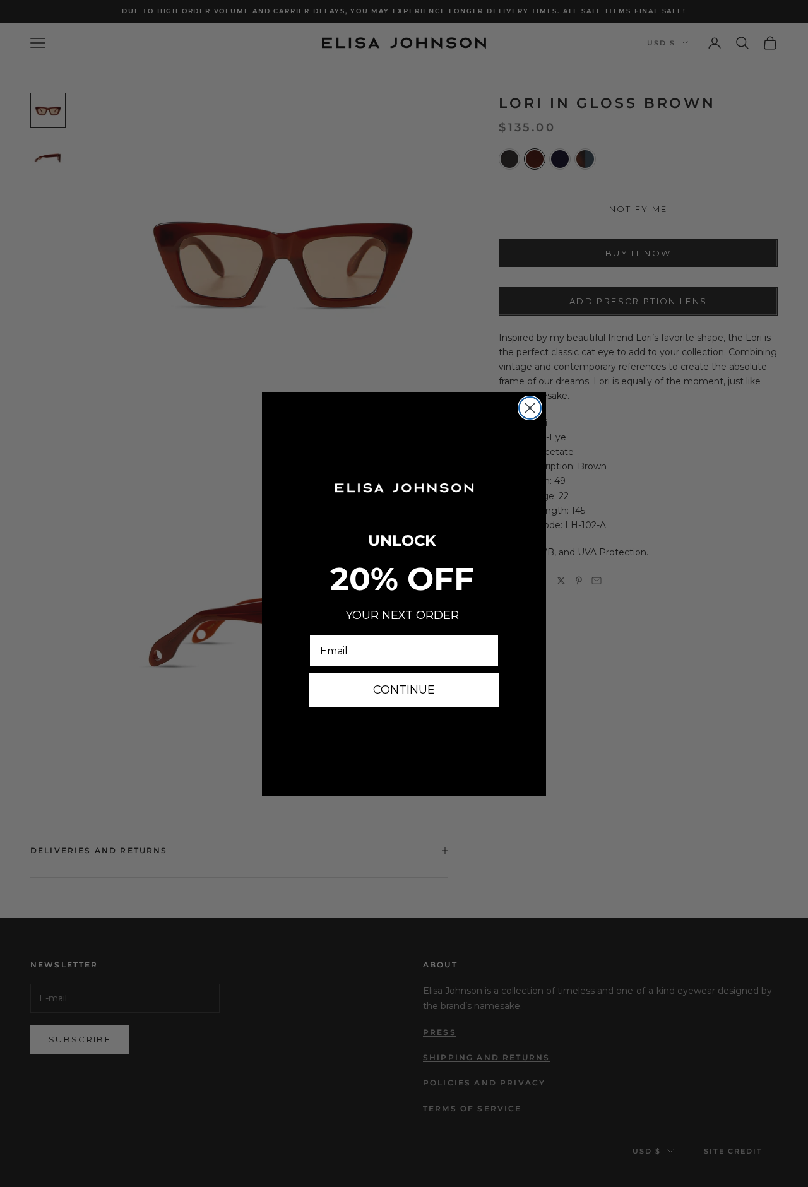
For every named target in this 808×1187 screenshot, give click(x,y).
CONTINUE (404, 690)
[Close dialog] (530, 408)
